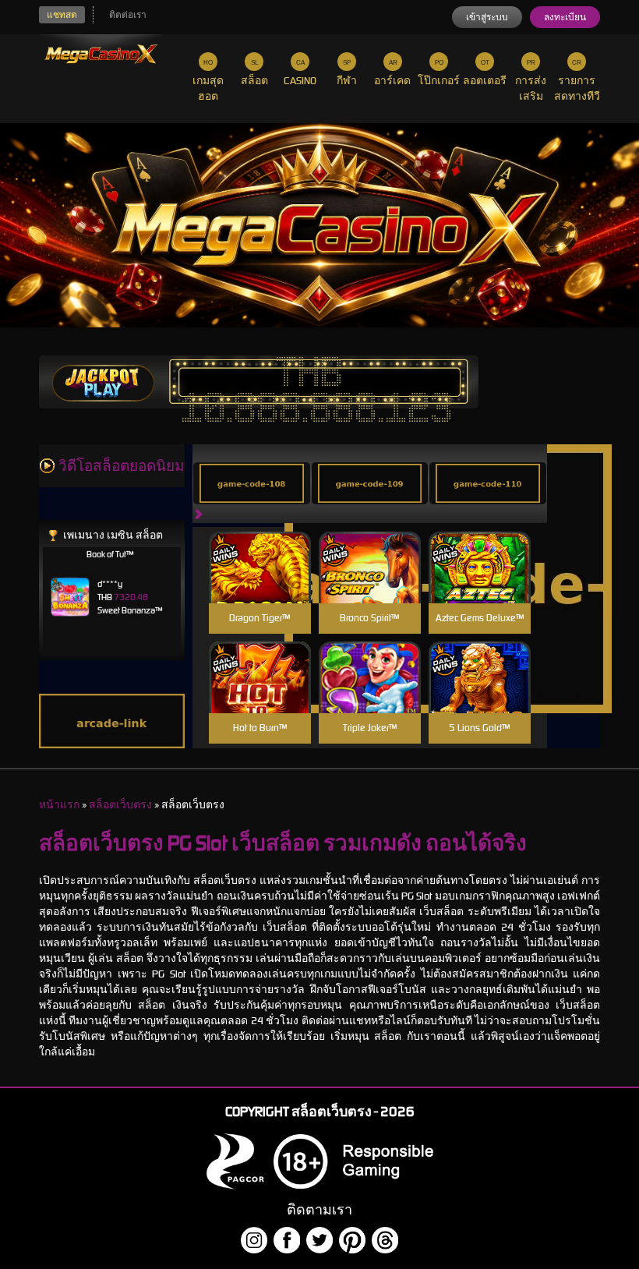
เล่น (259, 584)
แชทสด (62, 14)
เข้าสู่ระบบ (487, 17)
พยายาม (259, 549)
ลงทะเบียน (565, 17)
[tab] (251, 483)
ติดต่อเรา (128, 14)
